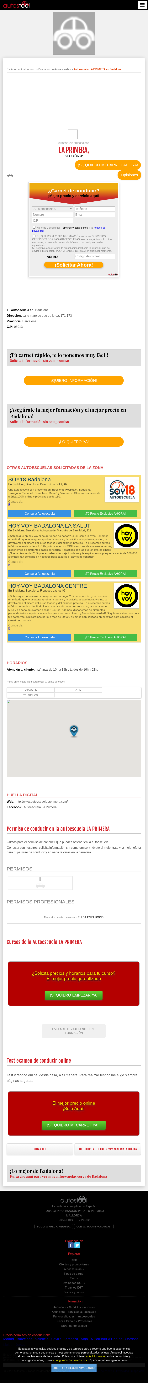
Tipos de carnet (74, 1273)
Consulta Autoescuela (40, 513)
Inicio (74, 1260)
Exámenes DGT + (74, 1283)
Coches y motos (74, 1292)
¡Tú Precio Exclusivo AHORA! (105, 513)
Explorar (74, 1253)
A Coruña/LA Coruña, (107, 1339)
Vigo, (85, 1339)
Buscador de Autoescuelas (54, 69)
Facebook (71, 1245)
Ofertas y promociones (74, 1264)
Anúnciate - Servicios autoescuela (74, 1312)
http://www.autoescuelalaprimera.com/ (42, 801)
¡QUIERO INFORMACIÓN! (74, 380)
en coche (30, 690)
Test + (74, 1278)
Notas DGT (40, 1149)
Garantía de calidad (74, 1325)
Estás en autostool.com (21, 69)
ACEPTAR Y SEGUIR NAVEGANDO (74, 1368)
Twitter (77, 1245)
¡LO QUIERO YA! (74, 442)
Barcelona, (25, 1339)
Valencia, (42, 1339)
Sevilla (56, 1339)
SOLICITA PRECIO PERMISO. (54, 1226)
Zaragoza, (71, 1339)
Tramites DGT (74, 1287)
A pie (78, 690)
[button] (73, 731)
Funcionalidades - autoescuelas (74, 1316)
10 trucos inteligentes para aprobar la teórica (108, 1149)
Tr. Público (30, 695)
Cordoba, (132, 1339)
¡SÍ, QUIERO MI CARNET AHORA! (108, 165)
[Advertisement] (74, 103)
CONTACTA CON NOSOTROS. (94, 1226)
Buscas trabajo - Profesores (74, 1321)
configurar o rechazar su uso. (71, 1360)
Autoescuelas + (74, 1269)
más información (96, 1356)
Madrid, (9, 1339)
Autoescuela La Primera (40, 807)
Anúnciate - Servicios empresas (74, 1307)
